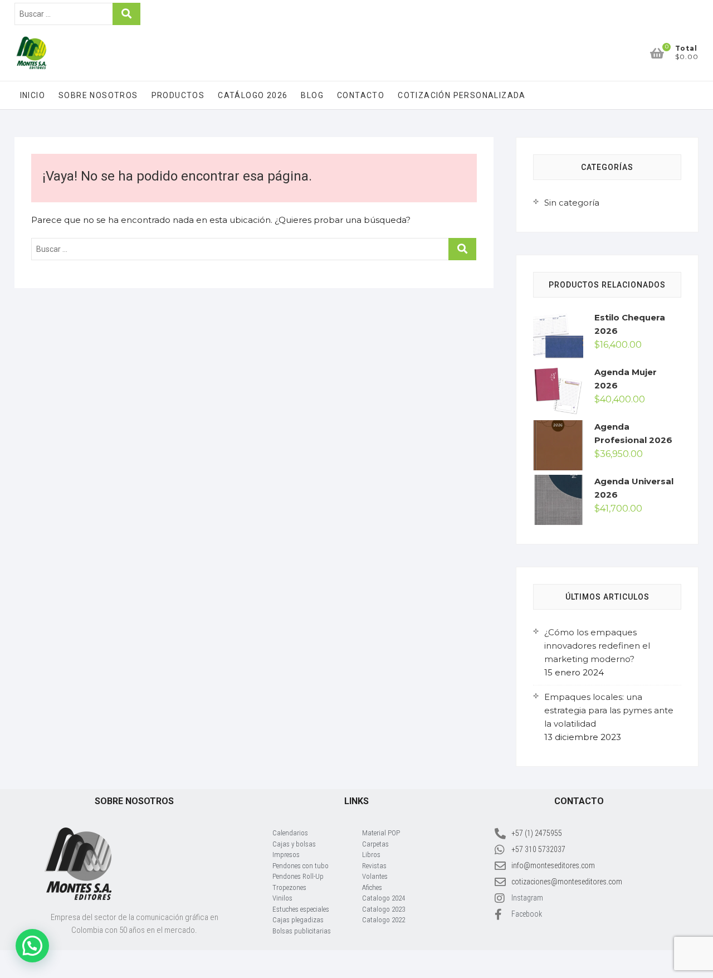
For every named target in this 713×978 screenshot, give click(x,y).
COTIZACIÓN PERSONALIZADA (462, 95)
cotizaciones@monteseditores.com (566, 881)
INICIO (32, 95)
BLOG (312, 95)
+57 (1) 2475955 (536, 833)
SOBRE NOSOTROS (98, 95)
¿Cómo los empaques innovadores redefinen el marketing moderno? (597, 645)
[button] (32, 945)
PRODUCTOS (178, 95)
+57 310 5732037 (538, 849)
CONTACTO (360, 95)
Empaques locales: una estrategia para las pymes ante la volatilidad (608, 710)
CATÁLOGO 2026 (252, 95)
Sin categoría (571, 202)
